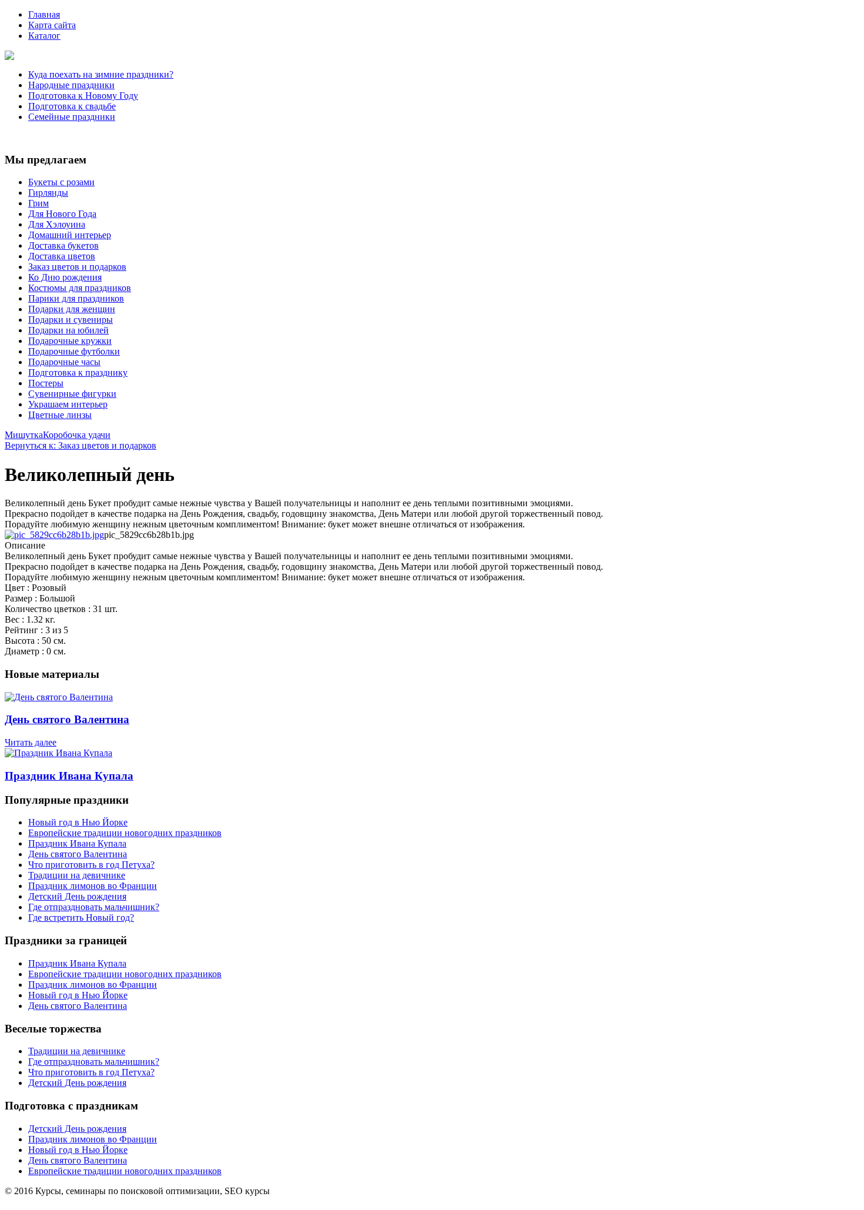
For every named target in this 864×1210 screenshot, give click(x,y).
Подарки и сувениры (70, 320)
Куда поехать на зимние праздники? (100, 74)
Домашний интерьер (69, 235)
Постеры (45, 383)
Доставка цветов (61, 256)
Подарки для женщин (71, 309)
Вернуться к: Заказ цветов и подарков (80, 445)
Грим (38, 203)
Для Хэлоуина (56, 224)
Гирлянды (48, 193)
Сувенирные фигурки (72, 394)
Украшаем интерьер (68, 404)
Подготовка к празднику (78, 372)
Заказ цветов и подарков (77, 267)
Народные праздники (71, 85)
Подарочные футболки (74, 351)
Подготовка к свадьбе (72, 106)
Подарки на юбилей (68, 330)
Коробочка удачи (76, 435)
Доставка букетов (63, 245)
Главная (44, 14)
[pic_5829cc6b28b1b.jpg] (54, 535)
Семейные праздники (71, 117)
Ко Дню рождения (65, 277)
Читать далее (30, 742)
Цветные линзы (60, 415)
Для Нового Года (62, 214)
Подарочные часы (64, 362)
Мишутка (24, 435)
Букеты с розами (61, 182)
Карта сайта (52, 25)
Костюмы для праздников (79, 288)
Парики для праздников (76, 298)
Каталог (44, 36)
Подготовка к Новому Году (83, 96)
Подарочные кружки (70, 341)
